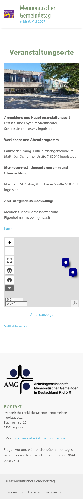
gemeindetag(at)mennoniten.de (40, 438)
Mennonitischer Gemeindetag (37, 11)
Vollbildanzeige (41, 314)
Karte (8, 228)
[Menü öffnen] (76, 14)
